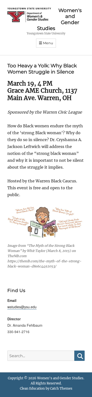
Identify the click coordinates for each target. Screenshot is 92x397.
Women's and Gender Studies (60, 378)
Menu (48, 43)
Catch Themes (61, 388)
